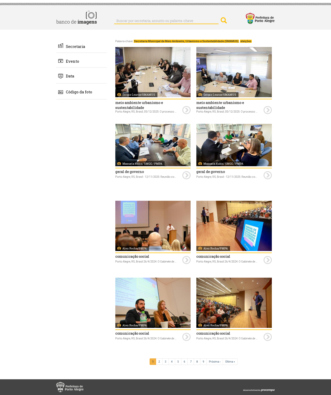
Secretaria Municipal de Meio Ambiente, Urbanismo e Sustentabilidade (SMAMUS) (186, 41)
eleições (245, 41)
